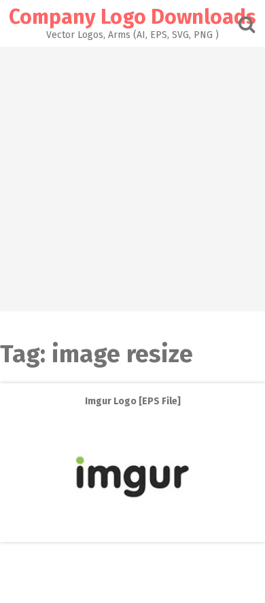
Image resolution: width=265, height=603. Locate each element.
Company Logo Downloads (132, 17)
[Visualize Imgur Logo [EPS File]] (132, 531)
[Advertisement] (132, 179)
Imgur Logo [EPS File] (133, 401)
